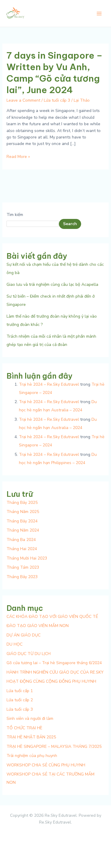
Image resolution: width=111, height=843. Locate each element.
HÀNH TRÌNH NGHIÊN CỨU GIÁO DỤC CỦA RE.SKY (55, 672)
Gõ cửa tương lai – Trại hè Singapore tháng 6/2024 (54, 663)
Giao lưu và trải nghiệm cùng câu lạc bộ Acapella (52, 284)
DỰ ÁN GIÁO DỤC (24, 635)
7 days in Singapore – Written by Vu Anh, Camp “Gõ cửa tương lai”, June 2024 (54, 72)
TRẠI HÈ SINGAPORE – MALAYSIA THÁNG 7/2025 (54, 746)
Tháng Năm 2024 (23, 530)
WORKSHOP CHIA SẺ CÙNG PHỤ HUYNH (46, 765)
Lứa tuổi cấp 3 (57, 100)
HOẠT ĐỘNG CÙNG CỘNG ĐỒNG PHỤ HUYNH (51, 681)
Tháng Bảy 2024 (22, 521)
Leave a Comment (23, 100)
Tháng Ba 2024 (21, 539)
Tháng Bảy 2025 (22, 502)
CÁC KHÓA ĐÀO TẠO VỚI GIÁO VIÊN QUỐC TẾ (52, 616)
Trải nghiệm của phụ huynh (32, 755)
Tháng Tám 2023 (23, 567)
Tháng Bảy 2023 (22, 577)
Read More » (18, 156)
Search (70, 224)
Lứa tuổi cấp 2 (20, 700)
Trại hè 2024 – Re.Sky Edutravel (49, 384)
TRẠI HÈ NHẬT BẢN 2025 (31, 737)
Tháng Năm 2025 (23, 511)
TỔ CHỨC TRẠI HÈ (24, 728)
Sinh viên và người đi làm (30, 718)
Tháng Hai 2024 (22, 549)
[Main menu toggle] (99, 13)
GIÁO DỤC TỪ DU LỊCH (29, 653)
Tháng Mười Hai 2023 (27, 558)
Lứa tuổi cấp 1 (20, 691)
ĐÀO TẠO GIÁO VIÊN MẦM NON (38, 625)
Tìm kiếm (15, 214)
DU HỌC (14, 644)
